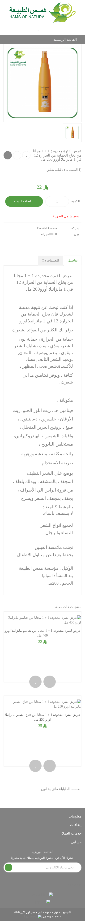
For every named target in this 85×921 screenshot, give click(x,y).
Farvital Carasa (47, 228)
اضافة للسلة (23, 201)
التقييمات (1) (50, 260)
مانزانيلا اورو (49, 789)
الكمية (75, 201)
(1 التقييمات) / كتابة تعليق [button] (64, 170)
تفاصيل (73, 260)
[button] (55, 28)
